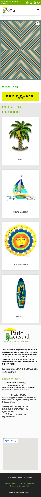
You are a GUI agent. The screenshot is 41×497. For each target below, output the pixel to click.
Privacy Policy (11, 483)
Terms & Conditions (26, 483)
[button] (38, 10)
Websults (28, 492)
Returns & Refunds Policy (20, 486)
